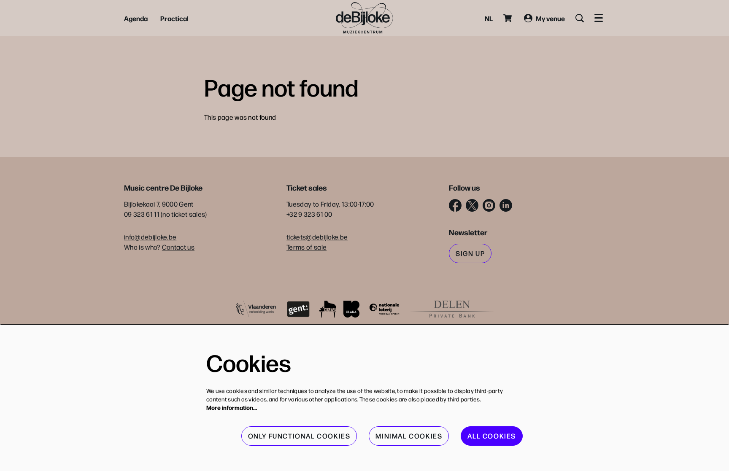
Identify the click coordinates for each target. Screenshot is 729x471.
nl (489, 18)
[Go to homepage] (364, 18)
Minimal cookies (408, 435)
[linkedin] (506, 205)
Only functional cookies (299, 435)
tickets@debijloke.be (317, 236)
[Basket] (508, 18)
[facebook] (455, 205)
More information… (231, 407)
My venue (550, 18)
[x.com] (472, 205)
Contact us (178, 246)
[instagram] (489, 205)
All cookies (491, 435)
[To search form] (579, 18)
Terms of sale (306, 246)
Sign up (470, 253)
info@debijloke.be (150, 236)
